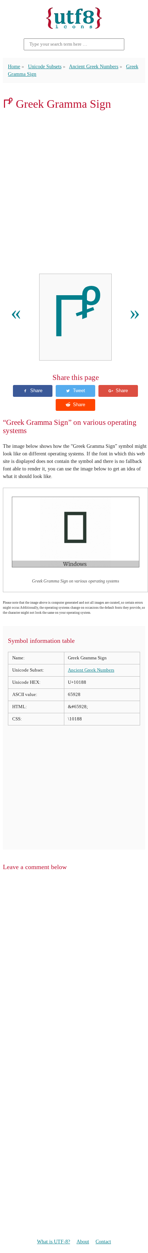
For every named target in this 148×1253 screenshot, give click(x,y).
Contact (103, 1241)
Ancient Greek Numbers (93, 66)
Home (14, 66)
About (83, 1241)
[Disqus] (74, 968)
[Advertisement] (74, 192)
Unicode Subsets (44, 66)
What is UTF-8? (53, 1241)
